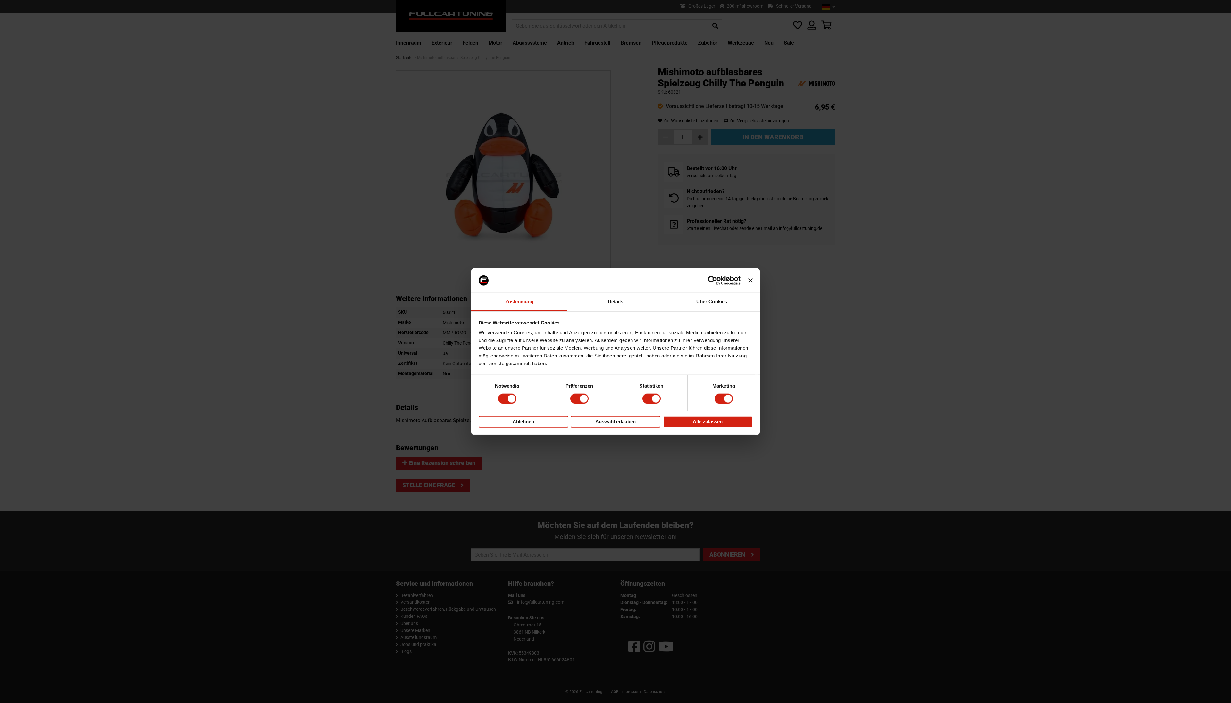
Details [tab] (616, 301)
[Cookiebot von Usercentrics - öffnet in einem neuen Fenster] (712, 280)
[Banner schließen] (750, 280)
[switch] (579, 398)
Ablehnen (523, 421)
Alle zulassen (708, 421)
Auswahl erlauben (615, 421)
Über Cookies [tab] (711, 301)
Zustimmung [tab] (519, 301)
